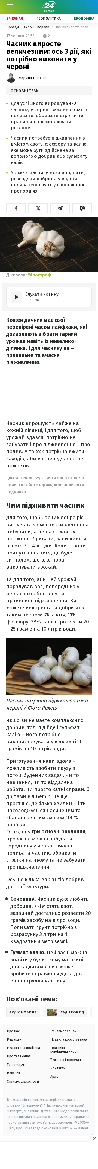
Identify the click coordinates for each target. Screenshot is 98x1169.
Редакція (14, 1039)
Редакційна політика (23, 1048)
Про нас (13, 1031)
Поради (13, 27)
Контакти (57, 1068)
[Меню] (10, 6)
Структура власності (23, 1081)
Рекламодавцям (63, 1031)
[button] (16, 208)
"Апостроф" (40, 275)
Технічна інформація (67, 1060)
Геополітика (48, 18)
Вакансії (13, 1073)
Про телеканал (19, 1056)
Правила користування (68, 1039)
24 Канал (15, 18)
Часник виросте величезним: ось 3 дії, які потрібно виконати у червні (73, 27)
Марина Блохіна (32, 78)
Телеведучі (16, 1065)
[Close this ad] (94, 1138)
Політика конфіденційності (64, 1049)
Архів (54, 1077)
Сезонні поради (37, 27)
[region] (49, 1155)
